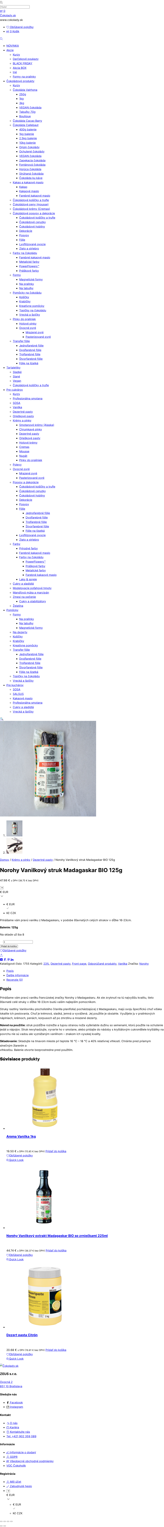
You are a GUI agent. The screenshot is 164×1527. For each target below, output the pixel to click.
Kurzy (16, 54)
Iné (15, 72)
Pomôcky (12, 610)
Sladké (17, 372)
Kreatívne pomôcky (31, 306)
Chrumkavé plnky (30, 429)
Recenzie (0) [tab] (14, 979)
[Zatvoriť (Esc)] (11, 1521)
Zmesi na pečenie (24, 596)
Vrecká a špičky (29, 314)
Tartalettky (13, 367)
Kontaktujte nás (19, 1431)
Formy (17, 275)
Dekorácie (25, 230)
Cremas (24, 447)
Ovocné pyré (27, 328)
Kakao (23, 187)
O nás (13, 1423)
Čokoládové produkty (20, 81)
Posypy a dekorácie (26, 482)
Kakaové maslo (29, 191)
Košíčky (24, 297)
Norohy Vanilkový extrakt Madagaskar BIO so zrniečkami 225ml (57, 1236)
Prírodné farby (28, 548)
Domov (4, 859)
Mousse (24, 451)
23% (46, 963)
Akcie (10, 50)
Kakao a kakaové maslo (28, 182)
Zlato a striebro (29, 248)
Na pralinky (26, 284)
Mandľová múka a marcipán (31, 592)
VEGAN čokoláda (30, 107)
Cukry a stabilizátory (32, 601)
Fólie (22, 239)
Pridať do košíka (9, 946)
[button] (2, 718)
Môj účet (15, 1481)
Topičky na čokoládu (32, 310)
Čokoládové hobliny (32, 226)
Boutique (25, 116)
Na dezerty (20, 632)
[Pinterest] (9, 959)
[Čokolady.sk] (9, 1365)
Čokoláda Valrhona (25, 89)
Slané (16, 376)
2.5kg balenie (28, 138)
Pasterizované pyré (38, 336)
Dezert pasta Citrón (22, 1335)
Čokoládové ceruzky (32, 222)
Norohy (144, 963)
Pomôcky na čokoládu (27, 292)
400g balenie (28, 129)
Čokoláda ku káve (30, 178)
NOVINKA (12, 45)
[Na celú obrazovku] (4, 1521)
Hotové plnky (28, 323)
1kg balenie (26, 134)
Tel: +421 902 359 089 (21, 1436)
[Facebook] (5, 959)
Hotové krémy (28, 442)
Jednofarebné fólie (31, 345)
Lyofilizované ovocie (32, 244)
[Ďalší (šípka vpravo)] (4, 1525)
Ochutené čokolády (32, 151)
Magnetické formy (31, 279)
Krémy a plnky (22, 420)
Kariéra (14, 1427)
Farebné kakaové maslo (34, 195)
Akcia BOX (19, 67)
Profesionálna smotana (27, 398)
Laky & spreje (28, 579)
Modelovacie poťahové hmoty (32, 588)
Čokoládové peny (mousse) (31, 204)
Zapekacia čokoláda (32, 160)
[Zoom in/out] (1, 1521)
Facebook (16, 1402)
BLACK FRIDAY (22, 63)
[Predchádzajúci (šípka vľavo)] (1, 1525)
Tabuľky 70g (27, 111)
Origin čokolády (29, 147)
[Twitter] (2, 959)
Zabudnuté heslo (20, 1486)
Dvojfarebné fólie (30, 350)
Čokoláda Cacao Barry (27, 120)
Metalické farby (29, 261)
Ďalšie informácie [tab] (17, 975)
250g (22, 94)
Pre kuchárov (15, 685)
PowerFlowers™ (29, 266)
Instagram (16, 1406)
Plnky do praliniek (24, 319)
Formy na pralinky (24, 76)
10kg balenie (27, 142)
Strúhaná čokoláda (31, 173)
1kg (21, 98)
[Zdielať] (8, 1521)
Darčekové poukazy (26, 59)
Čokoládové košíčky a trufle (31, 200)
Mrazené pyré (35, 332)
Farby (16, 544)
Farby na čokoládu (25, 253)
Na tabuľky (26, 288)
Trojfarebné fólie (29, 354)
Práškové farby (29, 270)
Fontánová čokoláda (32, 164)
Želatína (18, 605)
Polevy (17, 464)
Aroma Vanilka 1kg (21, 1136)
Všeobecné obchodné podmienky (31, 1461)
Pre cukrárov (14, 389)
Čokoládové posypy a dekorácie (34, 213)
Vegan (17, 380)
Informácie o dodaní (22, 1452)
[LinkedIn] (12, 959)
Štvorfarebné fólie (31, 358)
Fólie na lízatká (28, 363)
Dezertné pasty (23, 411)
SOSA (16, 403)
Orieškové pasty (23, 416)
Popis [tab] (10, 970)
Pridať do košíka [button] (55, 1151)
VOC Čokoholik (16, 1465)
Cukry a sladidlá (23, 583)
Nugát (23, 455)
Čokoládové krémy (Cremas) (31, 208)
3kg (21, 103)
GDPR (13, 1456)
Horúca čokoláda (30, 169)
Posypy (24, 235)
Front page (79, 963)
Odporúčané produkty (102, 963)
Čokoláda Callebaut (25, 125)
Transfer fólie (21, 341)
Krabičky (25, 301)
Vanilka (17, 407)
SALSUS (18, 694)
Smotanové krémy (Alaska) (36, 425)
